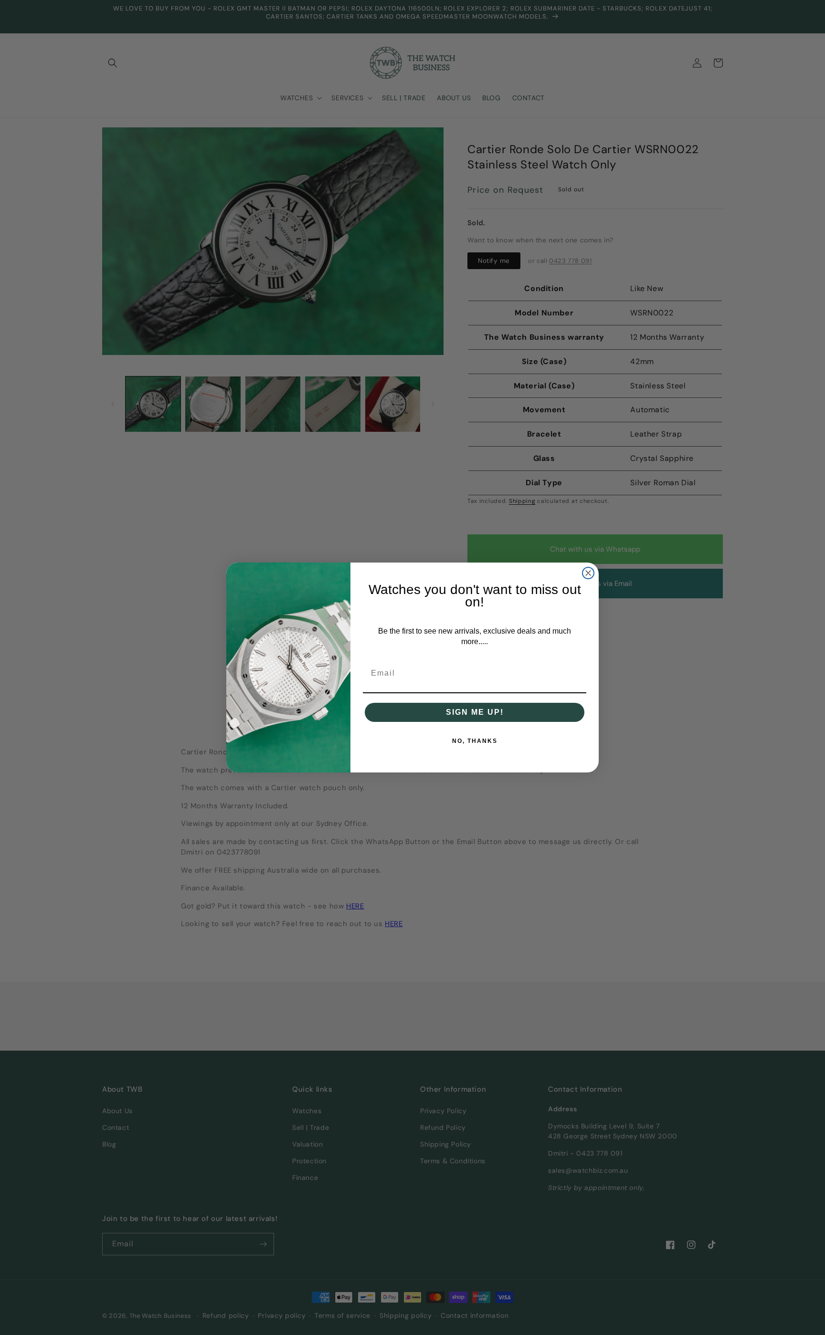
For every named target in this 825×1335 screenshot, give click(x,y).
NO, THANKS (474, 741)
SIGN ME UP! (475, 712)
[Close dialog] (588, 573)
